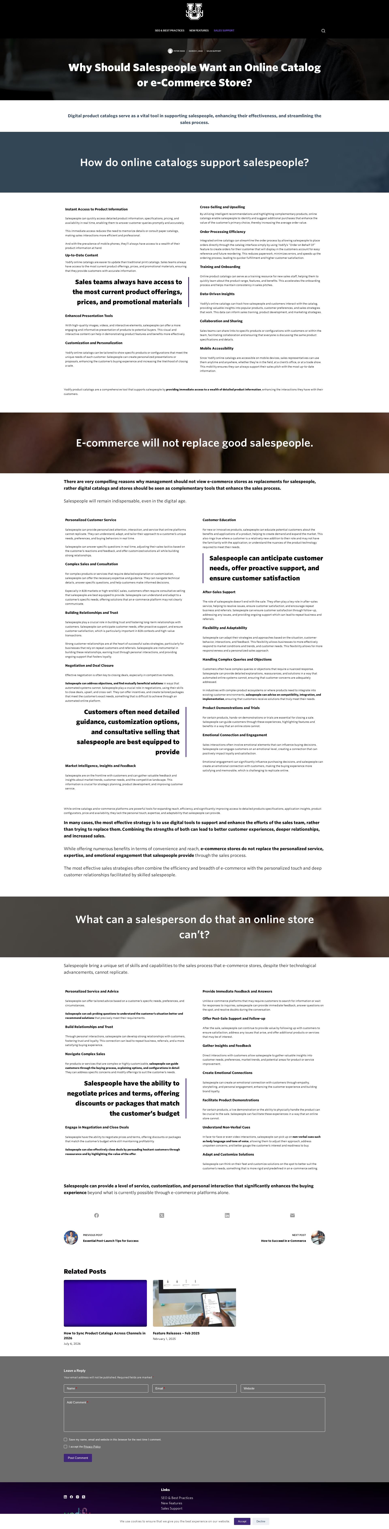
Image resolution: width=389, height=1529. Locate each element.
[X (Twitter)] (162, 1215)
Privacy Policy (92, 1446)
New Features (199, 30)
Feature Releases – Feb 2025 (176, 1333)
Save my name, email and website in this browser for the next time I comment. (115, 1439)
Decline (260, 1521)
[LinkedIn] (227, 1215)
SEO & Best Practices (169, 30)
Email (160, 1388)
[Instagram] (77, 1496)
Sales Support (224, 30)
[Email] (292, 1215)
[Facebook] (96, 1215)
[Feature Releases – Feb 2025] (194, 1303)
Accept (242, 1521)
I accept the (85, 1446)
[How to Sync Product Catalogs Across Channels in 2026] (105, 1303)
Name (72, 1388)
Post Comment (78, 1458)
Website (249, 1388)
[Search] (323, 31)
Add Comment (77, 1402)
